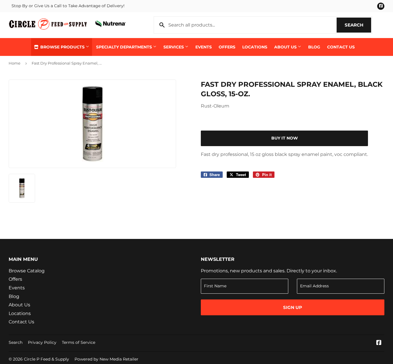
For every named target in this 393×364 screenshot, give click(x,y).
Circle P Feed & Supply (46, 359)
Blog (314, 47)
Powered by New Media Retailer (106, 359)
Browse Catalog (27, 271)
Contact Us (341, 47)
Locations (254, 47)
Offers (227, 47)
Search (358, 25)
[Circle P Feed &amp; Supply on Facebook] (378, 343)
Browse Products (62, 47)
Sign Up (292, 307)
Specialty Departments (124, 47)
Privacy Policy (42, 342)
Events (203, 47)
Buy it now (284, 138)
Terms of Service (78, 342)
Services (174, 47)
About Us (286, 47)
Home (14, 63)
